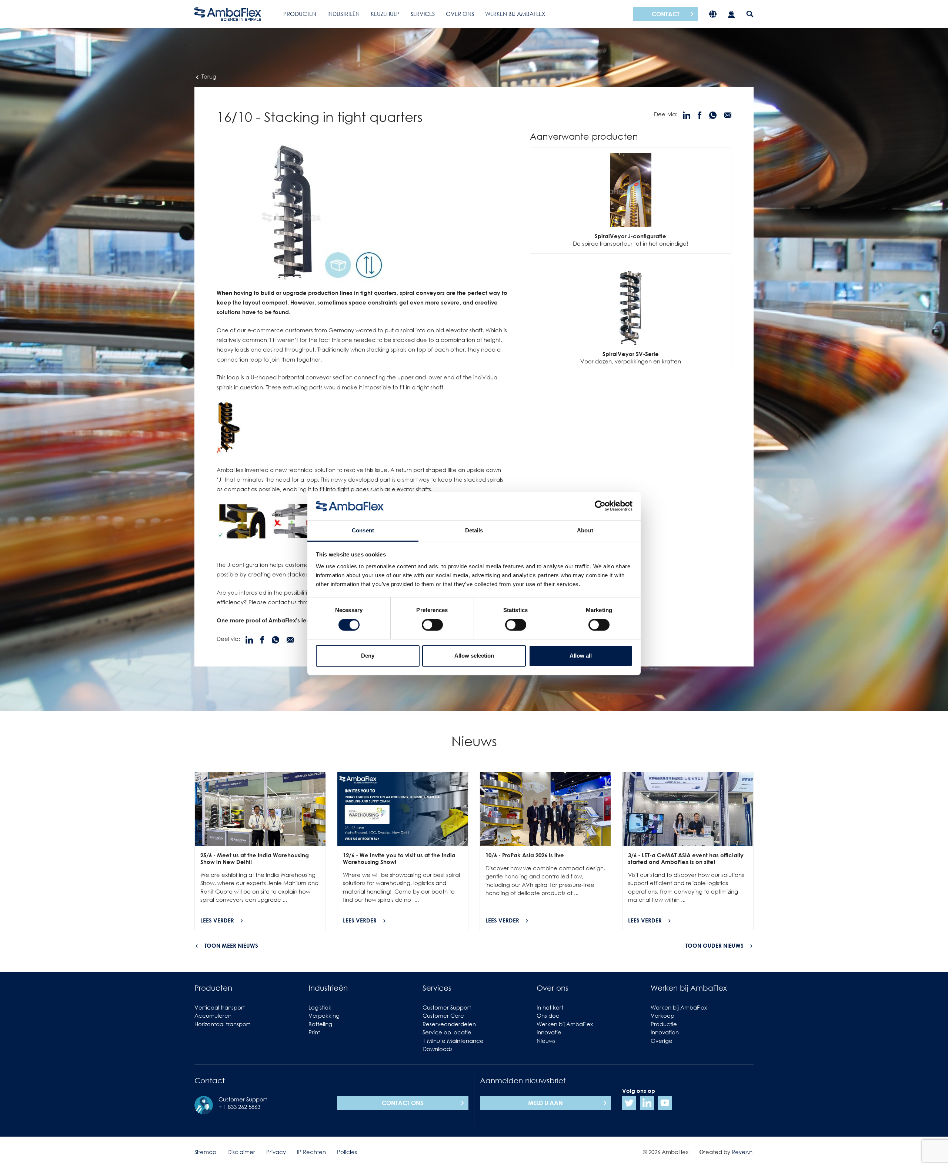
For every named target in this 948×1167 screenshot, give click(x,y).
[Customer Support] (731, 14)
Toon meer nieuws (231, 945)
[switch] (432, 625)
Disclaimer (241, 1151)
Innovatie (549, 1032)
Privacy (276, 1151)
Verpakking (324, 1015)
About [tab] (585, 530)
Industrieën (343, 13)
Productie (664, 1024)
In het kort (550, 1007)
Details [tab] (474, 530)
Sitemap (205, 1151)
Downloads (438, 1048)
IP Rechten (311, 1151)
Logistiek (319, 1007)
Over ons (460, 13)
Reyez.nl (743, 1151)
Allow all (581, 655)
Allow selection (474, 655)
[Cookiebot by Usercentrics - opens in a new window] (600, 506)
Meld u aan (545, 1103)
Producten (299, 13)
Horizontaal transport (222, 1024)
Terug (208, 76)
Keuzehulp (385, 13)
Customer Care (443, 1015)
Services (423, 13)
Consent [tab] (363, 530)
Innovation (665, 1032)
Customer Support (447, 1007)
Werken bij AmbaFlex (515, 13)
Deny (367, 655)
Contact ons (402, 1103)
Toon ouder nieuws (714, 945)
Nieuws (546, 1040)
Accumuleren (212, 1015)
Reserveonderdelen (449, 1024)
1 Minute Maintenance (453, 1040)
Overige (661, 1040)
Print (314, 1032)
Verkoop (662, 1015)
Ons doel (549, 1015)
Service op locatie (447, 1032)
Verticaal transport (219, 1007)
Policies (347, 1151)
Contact (666, 14)
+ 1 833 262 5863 (239, 1106)
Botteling (320, 1024)
